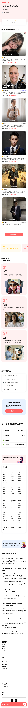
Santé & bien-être (6, 674)
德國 (4, 489)
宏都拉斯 (19, 482)
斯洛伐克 (12, 493)
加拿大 (4, 472)
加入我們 (3, 657)
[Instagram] (16, 700)
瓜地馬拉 (12, 509)
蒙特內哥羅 (5, 520)
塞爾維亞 (12, 480)
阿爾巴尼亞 (20, 525)
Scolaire (4, 666)
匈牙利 (12, 472)
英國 (11, 516)
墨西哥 (19, 480)
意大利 (12, 489)
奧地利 (12, 482)
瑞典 (11, 507)
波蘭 (11, 503)
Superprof (3, 26)
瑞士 (19, 507)
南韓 (4, 474)
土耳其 (12, 478)
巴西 (19, 487)
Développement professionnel (8, 677)
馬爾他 (19, 527)
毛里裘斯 (19, 498)
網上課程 (3, 652)
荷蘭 (19, 516)
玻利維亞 (4, 507)
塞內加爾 (4, 480)
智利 (19, 495)
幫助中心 (3, 692)
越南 (19, 522)
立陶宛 (12, 512)
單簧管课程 (12, 26)
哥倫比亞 (12, 476)
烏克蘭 (4, 505)
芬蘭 (4, 516)
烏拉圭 (12, 505)
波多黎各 (19, 500)
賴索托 (12, 522)
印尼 (11, 474)
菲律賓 (12, 518)
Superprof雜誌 (5, 686)
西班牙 (19, 520)
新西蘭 (4, 495)
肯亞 (19, 514)
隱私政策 (3, 648)
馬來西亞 (12, 527)
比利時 (4, 498)
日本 (11, 495)
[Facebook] (12, 700)
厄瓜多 (4, 476)
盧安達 (4, 529)
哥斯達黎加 (20, 476)
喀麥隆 (4, 478)
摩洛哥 (19, 491)
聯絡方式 (3, 694)
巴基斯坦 (19, 485)
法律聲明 (3, 646)
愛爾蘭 (19, 489)
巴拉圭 (4, 487)
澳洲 (19, 503)
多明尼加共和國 (6, 482)
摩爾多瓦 (4, 493)
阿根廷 (12, 525)
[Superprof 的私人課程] (5, 2)
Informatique (5, 668)
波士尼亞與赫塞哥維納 (14, 501)
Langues (4, 670)
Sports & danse (5, 679)
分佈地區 (3, 650)
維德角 (19, 512)
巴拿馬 (12, 487)
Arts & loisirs (4, 664)
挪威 (4, 491)
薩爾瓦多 (12, 520)
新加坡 (19, 493)
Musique (7, 26)
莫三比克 (4, 518)
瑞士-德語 (5, 509)
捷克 (11, 491)
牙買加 (19, 505)
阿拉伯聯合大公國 (6, 527)
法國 (4, 500)
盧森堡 (19, 509)
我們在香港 (4, 655)
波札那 (4, 503)
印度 (19, 474)
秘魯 (4, 512)
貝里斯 (4, 522)
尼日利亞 (12, 485)
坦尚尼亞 (19, 478)
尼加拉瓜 (4, 485)
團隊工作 (3, 644)
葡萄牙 (19, 518)
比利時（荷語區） (14, 498)
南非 (19, 472)
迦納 (4, 525)
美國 (11, 514)
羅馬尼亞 (4, 514)
